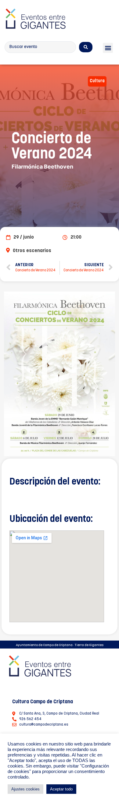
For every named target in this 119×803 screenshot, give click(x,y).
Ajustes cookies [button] (25, 789)
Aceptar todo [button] (61, 789)
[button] (108, 48)
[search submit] (85, 47)
